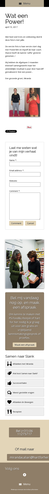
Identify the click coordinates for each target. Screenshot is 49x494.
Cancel (30, 223)
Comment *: (14, 191)
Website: (13, 180)
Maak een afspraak (24, 344)
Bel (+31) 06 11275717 (24, 432)
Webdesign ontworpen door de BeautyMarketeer (24, 489)
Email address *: (16, 170)
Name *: (13, 160)
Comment (16, 223)
